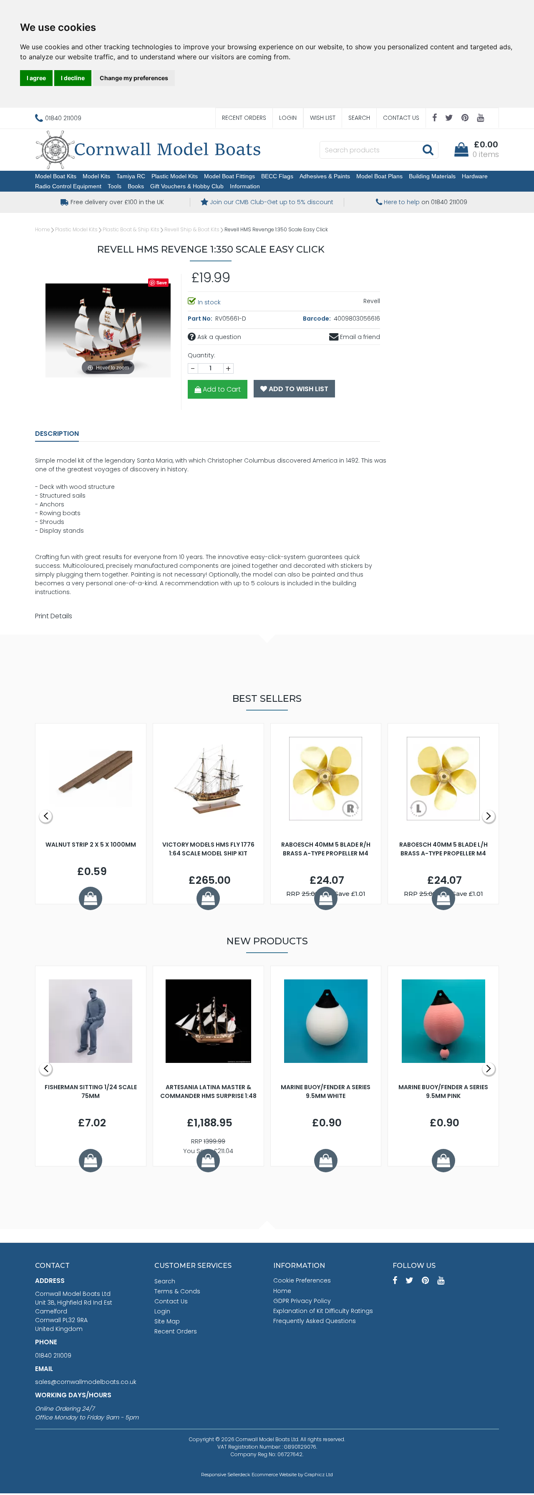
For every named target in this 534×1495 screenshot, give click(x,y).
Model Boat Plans (379, 176)
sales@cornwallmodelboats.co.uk (85, 1382)
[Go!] (428, 149)
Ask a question (218, 337)
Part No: (201, 318)
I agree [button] (36, 77)
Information (245, 186)
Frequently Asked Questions (314, 1321)
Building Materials (432, 176)
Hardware (475, 176)
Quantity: (201, 355)
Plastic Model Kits (174, 176)
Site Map (167, 1321)
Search (359, 118)
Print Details (53, 616)
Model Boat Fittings (229, 176)
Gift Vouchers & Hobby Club (187, 186)
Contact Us (401, 118)
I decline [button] (73, 77)
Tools (114, 186)
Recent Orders (244, 118)
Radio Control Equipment (68, 186)
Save (161, 282)
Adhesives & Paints (325, 176)
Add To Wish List (297, 389)
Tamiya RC (130, 176)
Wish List (322, 118)
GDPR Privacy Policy (302, 1301)
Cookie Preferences (302, 1280)
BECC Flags (277, 176)
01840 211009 (53, 1355)
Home (42, 229)
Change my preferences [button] (134, 77)
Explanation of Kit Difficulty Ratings (323, 1311)
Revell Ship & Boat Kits (191, 229)
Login (288, 118)
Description (57, 433)
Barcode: (317, 318)
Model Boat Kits (55, 176)
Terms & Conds (177, 1291)
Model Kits (96, 176)
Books (136, 186)
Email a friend (359, 337)
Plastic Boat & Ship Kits (131, 229)
